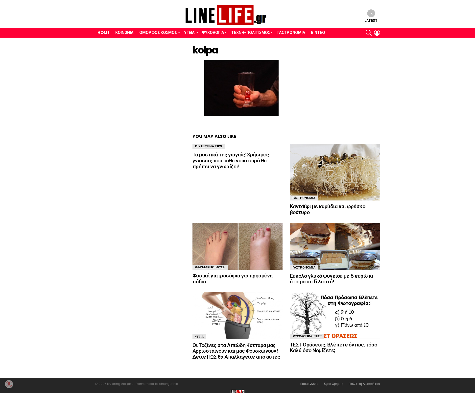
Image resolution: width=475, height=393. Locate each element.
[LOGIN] (377, 33)
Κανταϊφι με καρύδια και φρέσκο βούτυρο (327, 209)
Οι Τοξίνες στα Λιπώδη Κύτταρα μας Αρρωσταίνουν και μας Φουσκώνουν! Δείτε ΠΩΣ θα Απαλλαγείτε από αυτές (236, 351)
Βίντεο (318, 32)
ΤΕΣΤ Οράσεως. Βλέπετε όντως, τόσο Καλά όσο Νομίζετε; (333, 347)
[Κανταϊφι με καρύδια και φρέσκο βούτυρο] (335, 172)
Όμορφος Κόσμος (158, 32)
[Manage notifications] (9, 384)
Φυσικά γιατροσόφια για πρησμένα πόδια (232, 278)
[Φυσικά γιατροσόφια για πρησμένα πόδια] (237, 246)
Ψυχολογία (213, 32)
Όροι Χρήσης (333, 384)
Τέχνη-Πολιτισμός (250, 32)
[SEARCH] (369, 33)
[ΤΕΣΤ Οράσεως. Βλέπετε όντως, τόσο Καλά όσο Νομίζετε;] (335, 315)
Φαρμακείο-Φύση (210, 267)
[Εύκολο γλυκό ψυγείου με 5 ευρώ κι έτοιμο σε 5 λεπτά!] (335, 246)
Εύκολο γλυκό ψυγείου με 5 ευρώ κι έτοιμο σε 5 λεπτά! (331, 278)
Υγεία (189, 32)
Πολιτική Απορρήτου (364, 384)
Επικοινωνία (309, 384)
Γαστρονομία (291, 32)
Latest (371, 21)
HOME (103, 32)
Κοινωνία (124, 32)
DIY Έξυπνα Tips (208, 146)
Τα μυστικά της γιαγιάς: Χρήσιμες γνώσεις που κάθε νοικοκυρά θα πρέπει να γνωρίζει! (230, 160)
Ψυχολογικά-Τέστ (307, 336)
